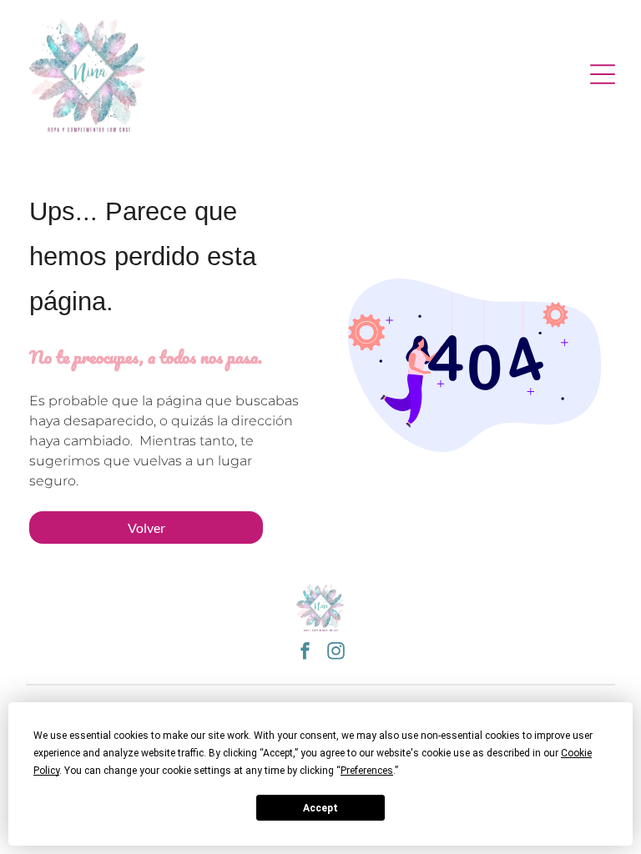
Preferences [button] (367, 770)
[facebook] (305, 652)
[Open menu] (602, 74)
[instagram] (336, 652)
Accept (320, 808)
